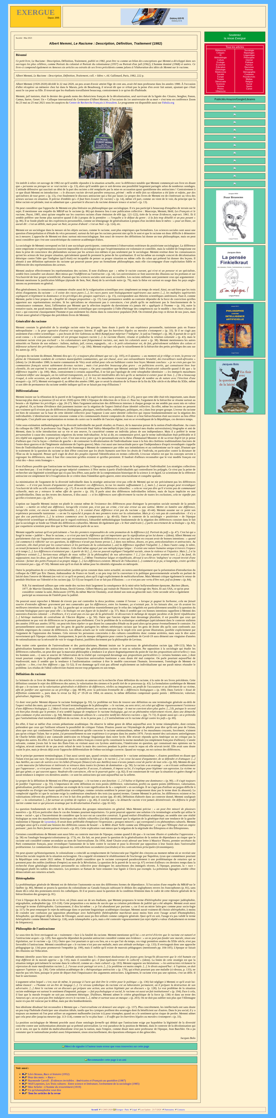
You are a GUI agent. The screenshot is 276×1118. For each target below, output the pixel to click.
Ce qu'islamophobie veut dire (44, 1090)
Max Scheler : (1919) (54, 1086)
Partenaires (169, 1109)
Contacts (181, 1109)
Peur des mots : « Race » (42, 1077)
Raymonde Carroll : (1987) (77, 1080)
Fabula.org (168, 102)
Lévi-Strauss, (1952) (48, 1074)
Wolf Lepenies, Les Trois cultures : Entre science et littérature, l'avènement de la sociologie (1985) (83, 1083)
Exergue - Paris (122, 1109)
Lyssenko (50, 821)
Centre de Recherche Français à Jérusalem (93, 102)
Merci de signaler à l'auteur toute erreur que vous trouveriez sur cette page (106, 1046)
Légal (134, 1109)
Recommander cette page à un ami (106, 1059)
